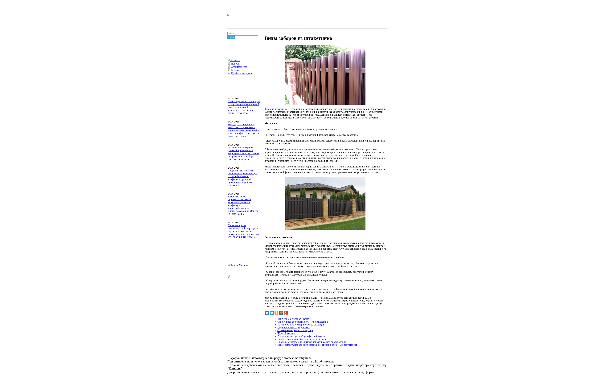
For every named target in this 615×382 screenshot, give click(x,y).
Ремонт (234, 70)
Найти (231, 37)
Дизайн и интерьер (241, 73)
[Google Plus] (286, 313)
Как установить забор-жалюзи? (294, 318)
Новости (235, 63)
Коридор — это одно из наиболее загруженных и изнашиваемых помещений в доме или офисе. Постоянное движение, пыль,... (244, 130)
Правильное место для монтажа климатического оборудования (311, 342)
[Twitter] (272, 313)
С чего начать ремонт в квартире (295, 330)
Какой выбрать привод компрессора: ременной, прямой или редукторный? (318, 344)
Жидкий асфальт (286, 333)
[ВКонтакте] (267, 313)
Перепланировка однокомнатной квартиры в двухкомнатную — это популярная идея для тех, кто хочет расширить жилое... (243, 231)
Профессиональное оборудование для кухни (301, 339)
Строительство (238, 66)
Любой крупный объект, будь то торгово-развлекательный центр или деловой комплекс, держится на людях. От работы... (244, 107)
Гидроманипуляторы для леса (293, 327)
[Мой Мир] (281, 313)
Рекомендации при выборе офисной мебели (301, 336)
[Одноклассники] (276, 313)
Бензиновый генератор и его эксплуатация (300, 324)
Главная (235, 60)
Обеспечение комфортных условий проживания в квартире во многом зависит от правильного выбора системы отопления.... (243, 153)
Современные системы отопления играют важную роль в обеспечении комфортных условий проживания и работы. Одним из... (242, 177)
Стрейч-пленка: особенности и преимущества (302, 321)
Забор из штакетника (276, 109)
